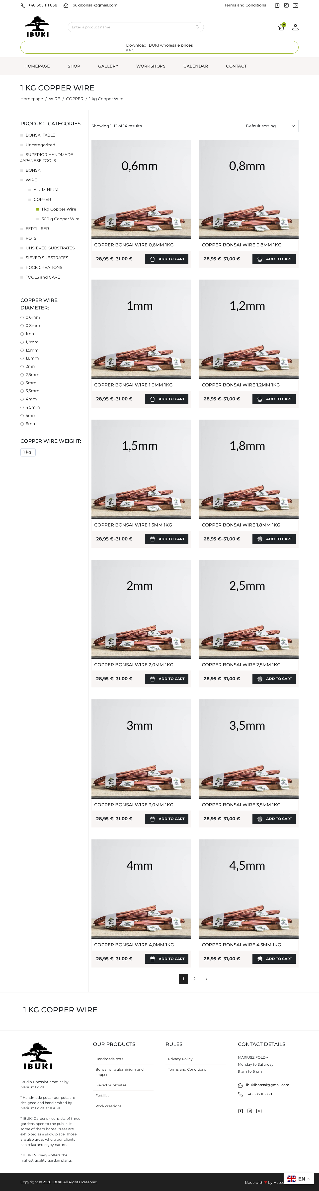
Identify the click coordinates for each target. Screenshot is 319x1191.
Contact (236, 66)
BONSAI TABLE (40, 135)
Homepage (37, 66)
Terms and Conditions (245, 5)
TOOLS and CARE (43, 277)
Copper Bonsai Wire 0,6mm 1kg (134, 245)
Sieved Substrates (110, 1085)
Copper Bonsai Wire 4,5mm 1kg (241, 945)
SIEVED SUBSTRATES (47, 257)
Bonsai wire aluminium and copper (119, 1072)
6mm (31, 423)
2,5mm (32, 374)
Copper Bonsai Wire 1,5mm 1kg (133, 525)
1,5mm (32, 350)
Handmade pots (109, 1059)
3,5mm (32, 390)
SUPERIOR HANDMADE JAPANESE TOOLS (46, 157)
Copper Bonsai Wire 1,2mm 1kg (241, 385)
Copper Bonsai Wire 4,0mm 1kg (134, 945)
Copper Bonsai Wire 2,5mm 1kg (241, 665)
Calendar (195, 66)
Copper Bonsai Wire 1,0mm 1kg (133, 385)
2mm (31, 366)
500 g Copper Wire (61, 219)
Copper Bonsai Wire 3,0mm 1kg (133, 805)
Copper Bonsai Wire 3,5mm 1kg (241, 805)
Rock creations (108, 1106)
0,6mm (33, 317)
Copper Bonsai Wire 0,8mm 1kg (242, 245)
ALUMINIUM (46, 189)
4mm (31, 399)
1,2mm (32, 342)
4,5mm (33, 407)
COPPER (74, 98)
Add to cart (172, 259)
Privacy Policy (180, 1059)
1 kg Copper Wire (59, 209)
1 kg (27, 452)
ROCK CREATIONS (44, 267)
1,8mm (32, 358)
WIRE (54, 98)
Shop (74, 66)
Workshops (151, 66)
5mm (31, 415)
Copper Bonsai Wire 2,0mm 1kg (133, 665)
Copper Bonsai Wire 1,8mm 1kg (241, 525)
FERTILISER (37, 228)
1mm (31, 333)
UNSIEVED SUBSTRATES (50, 248)
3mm (31, 382)
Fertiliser (103, 1095)
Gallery (108, 66)
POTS (31, 238)
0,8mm (33, 325)
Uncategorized (40, 145)
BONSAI (34, 170)
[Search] (197, 27)
